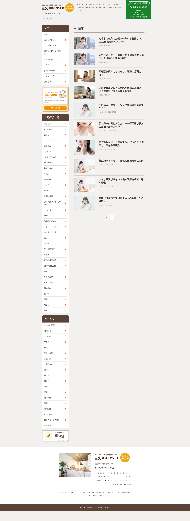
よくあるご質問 (101, 7)
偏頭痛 (46, 255)
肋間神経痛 (48, 196)
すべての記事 (49, 325)
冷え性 (46, 185)
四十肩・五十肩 (50, 232)
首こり (46, 135)
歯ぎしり (47, 124)
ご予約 (109, 7)
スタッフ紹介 (106, 4)
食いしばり (48, 129)
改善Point (48, 364)
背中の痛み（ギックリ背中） (53, 203)
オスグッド (48, 140)
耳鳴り (46, 174)
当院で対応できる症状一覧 (85, 7)
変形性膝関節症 (50, 260)
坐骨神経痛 (48, 277)
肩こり (46, 305)
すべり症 (47, 210)
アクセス (80, 10)
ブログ (46, 342)
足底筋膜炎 (48, 168)
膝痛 (46, 271)
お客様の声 (96, 4)
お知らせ (47, 331)
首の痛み (47, 294)
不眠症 (46, 190)
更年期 (46, 375)
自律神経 (47, 398)
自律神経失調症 (50, 266)
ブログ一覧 (115, 4)
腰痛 (46, 310)
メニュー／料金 (87, 4)
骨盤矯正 (47, 425)
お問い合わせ (117, 7)
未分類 (46, 381)
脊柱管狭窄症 (49, 249)
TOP (78, 4)
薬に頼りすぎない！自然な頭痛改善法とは (121, 160)
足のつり (47, 151)
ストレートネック (51, 227)
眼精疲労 (47, 243)
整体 (46, 370)
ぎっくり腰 (48, 282)
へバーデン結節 (50, 157)
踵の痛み (47, 146)
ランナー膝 (48, 163)
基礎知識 (47, 359)
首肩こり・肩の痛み (52, 420)
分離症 (46, 216)
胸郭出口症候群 (50, 221)
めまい (46, 238)
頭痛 (46, 299)
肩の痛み (47, 288)
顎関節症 (47, 179)
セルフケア (48, 336)
